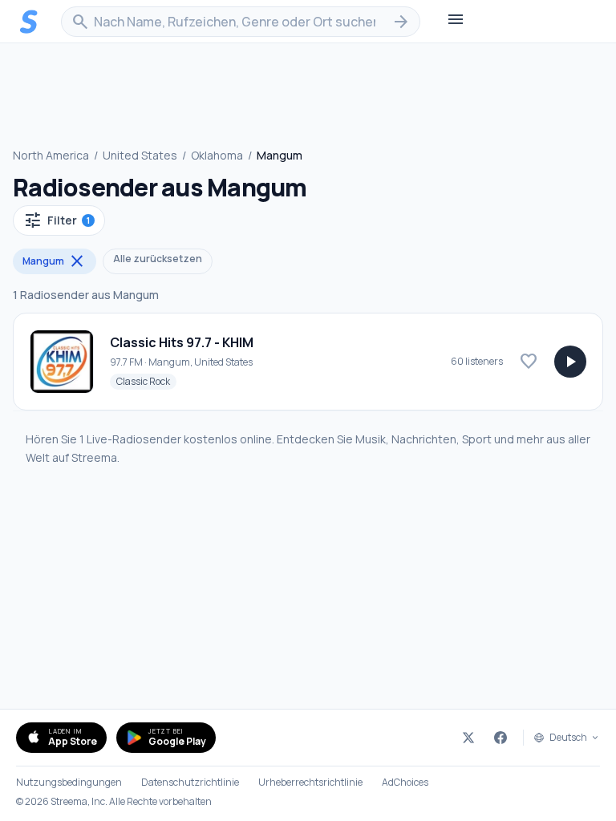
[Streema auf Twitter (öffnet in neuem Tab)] (468, 737)
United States (140, 155)
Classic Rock (146, 381)
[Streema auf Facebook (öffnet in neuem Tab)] (500, 737)
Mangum (54, 261)
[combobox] (240, 21)
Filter (56, 220)
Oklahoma (217, 155)
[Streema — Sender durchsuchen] (29, 21)
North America (51, 155)
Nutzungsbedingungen (69, 782)
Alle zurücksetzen (157, 258)
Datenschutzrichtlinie (190, 782)
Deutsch (568, 737)
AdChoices (405, 782)
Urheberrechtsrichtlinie (310, 782)
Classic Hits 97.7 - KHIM (181, 342)
